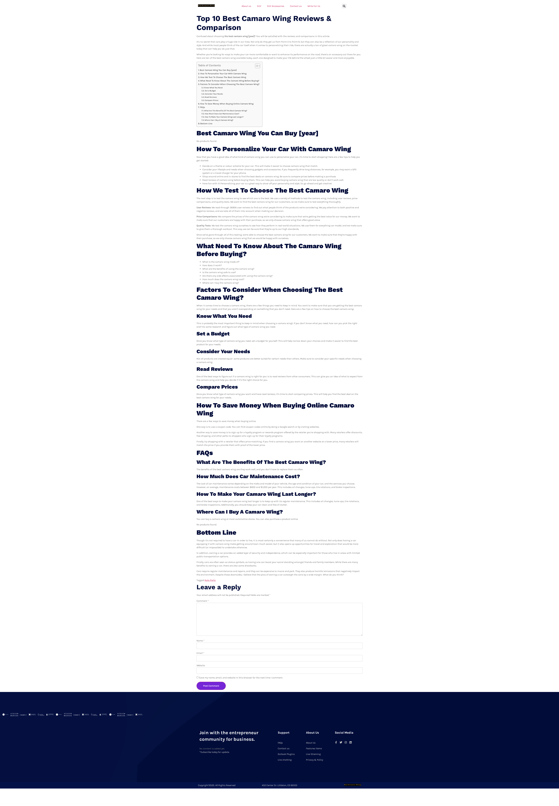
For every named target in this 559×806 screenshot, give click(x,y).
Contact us (296, 6)
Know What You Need (213, 88)
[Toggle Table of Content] (256, 65)
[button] (344, 6)
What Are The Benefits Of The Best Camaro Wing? (225, 111)
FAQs (202, 107)
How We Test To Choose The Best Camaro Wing (223, 77)
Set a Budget (210, 91)
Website (201, 665)
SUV (259, 6)
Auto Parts (210, 580)
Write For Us (313, 6)
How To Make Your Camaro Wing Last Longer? (224, 117)
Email (200, 653)
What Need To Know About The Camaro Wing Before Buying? (229, 81)
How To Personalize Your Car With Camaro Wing (223, 73)
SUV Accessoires (275, 6)
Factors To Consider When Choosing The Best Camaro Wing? (229, 84)
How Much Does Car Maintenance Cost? (222, 114)
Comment (203, 600)
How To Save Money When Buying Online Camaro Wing (226, 104)
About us (246, 6)
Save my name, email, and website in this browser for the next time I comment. (241, 677)
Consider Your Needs (214, 94)
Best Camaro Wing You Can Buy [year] (218, 70)
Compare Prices (211, 100)
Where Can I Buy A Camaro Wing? (219, 120)
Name (200, 640)
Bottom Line (206, 123)
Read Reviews (211, 97)
